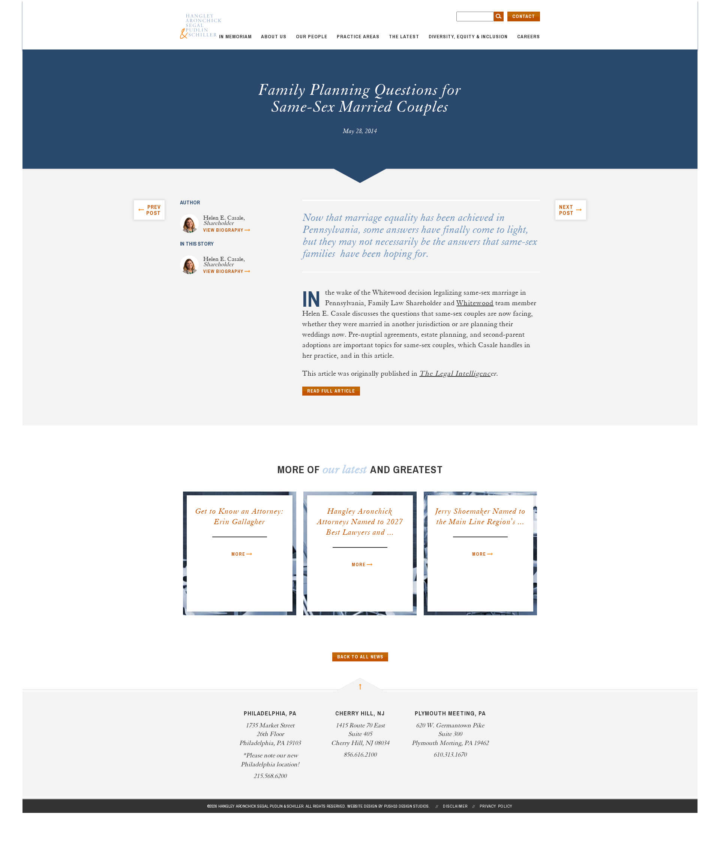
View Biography (223, 230)
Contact (523, 16)
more (238, 554)
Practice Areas (358, 36)
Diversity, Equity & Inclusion (468, 36)
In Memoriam (235, 36)
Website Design (362, 806)
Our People (311, 36)
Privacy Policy (496, 806)
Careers (528, 36)
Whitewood (475, 303)
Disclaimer (455, 806)
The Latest (404, 36)
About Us (273, 36)
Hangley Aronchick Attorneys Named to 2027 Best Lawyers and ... (360, 522)
